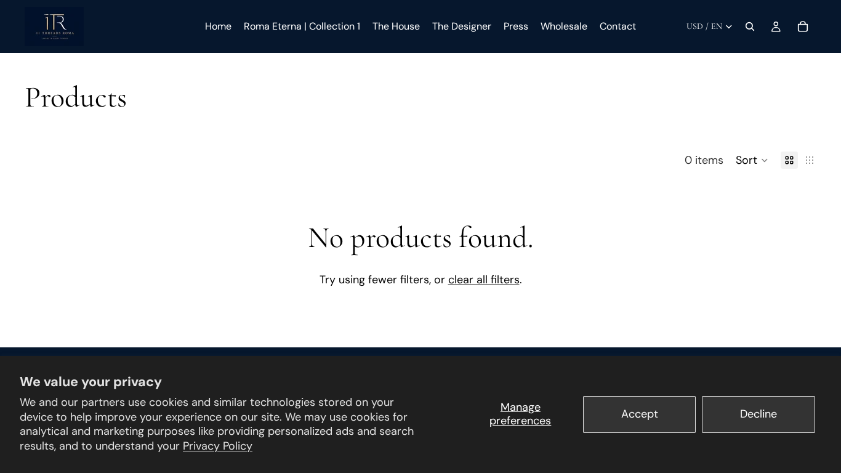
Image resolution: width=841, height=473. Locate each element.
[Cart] (802, 26)
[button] (752, 160)
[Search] (749, 26)
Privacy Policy (217, 446)
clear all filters (484, 279)
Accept (639, 413)
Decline (758, 413)
